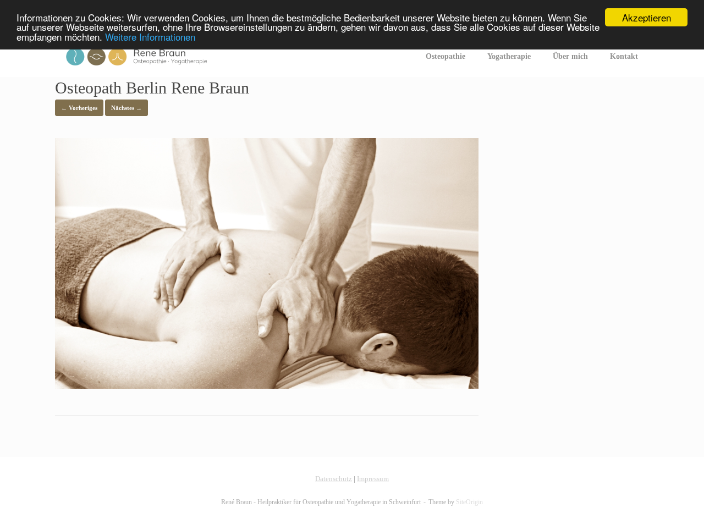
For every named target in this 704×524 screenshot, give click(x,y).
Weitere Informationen (150, 36)
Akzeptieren (646, 17)
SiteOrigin (469, 502)
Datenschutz (333, 479)
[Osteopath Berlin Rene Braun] (267, 385)
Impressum (373, 479)
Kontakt (624, 56)
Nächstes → (126, 107)
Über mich (570, 56)
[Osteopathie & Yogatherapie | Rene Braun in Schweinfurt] (136, 57)
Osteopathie (445, 56)
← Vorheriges (79, 107)
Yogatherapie (509, 56)
